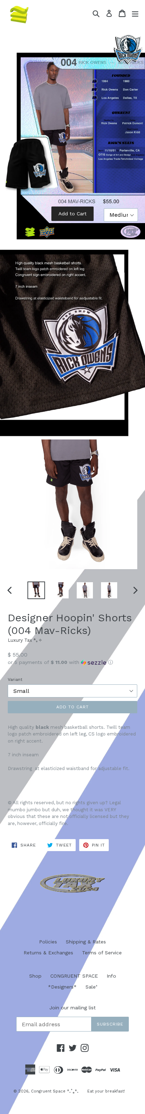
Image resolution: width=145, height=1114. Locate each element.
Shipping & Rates (86, 941)
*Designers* (62, 987)
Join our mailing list (72, 1007)
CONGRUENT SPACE (74, 976)
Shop (35, 976)
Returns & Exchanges (48, 952)
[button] (72, 662)
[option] (36, 590)
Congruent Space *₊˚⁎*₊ (54, 1091)
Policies (48, 941)
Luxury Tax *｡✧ (25, 640)
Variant (15, 679)
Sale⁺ (91, 987)
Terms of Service (102, 952)
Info (111, 976)
